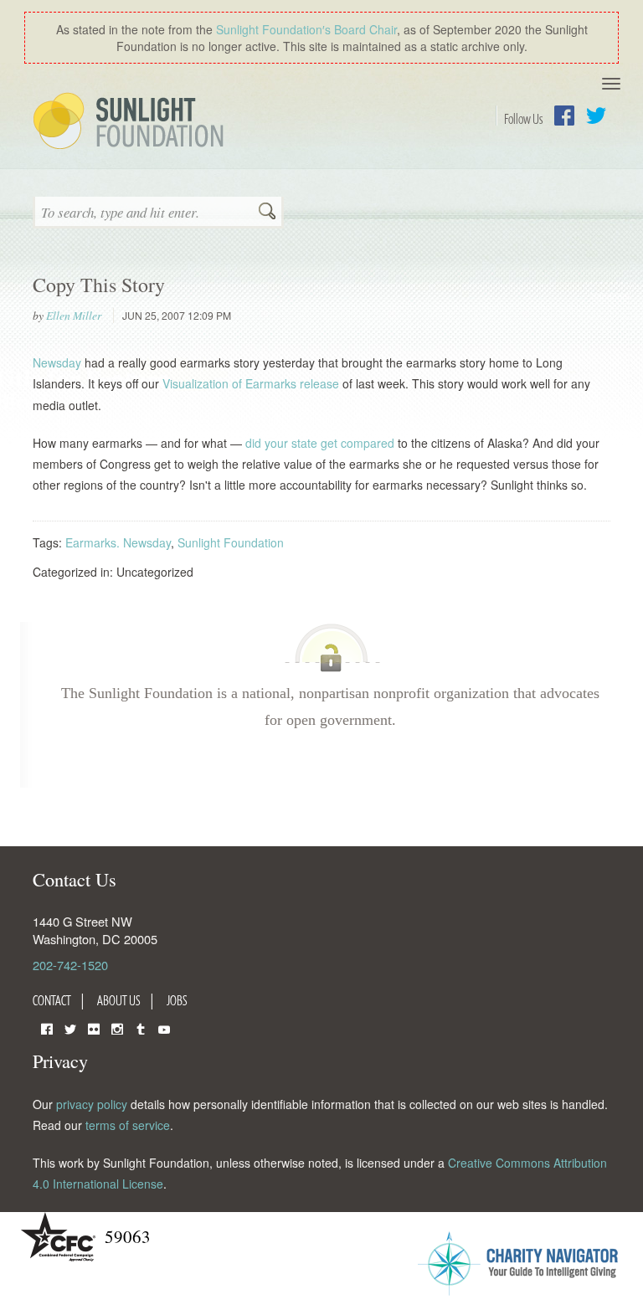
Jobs (177, 1000)
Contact (52, 1000)
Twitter (596, 115)
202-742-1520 (70, 964)
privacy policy (91, 1104)
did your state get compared (319, 442)
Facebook (564, 115)
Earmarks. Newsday (118, 542)
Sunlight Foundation (131, 122)
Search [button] (267, 213)
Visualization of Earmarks (229, 383)
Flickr (94, 1027)
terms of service (127, 1125)
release (319, 383)
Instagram (117, 1027)
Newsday (57, 362)
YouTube (164, 1027)
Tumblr (141, 1027)
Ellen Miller (73, 315)
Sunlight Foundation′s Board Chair (306, 29)
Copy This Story (99, 284)
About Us (119, 1000)
